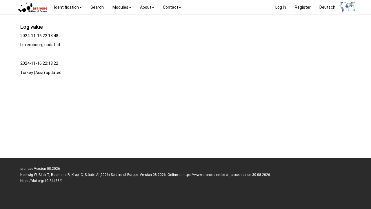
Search (97, 7)
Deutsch (327, 7)
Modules (120, 7)
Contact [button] (170, 7)
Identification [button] (66, 7)
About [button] (145, 7)
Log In (280, 7)
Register (303, 7)
